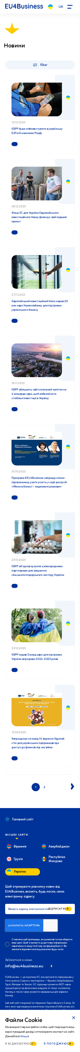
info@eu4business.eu (24, 965)
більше (24, 1036)
